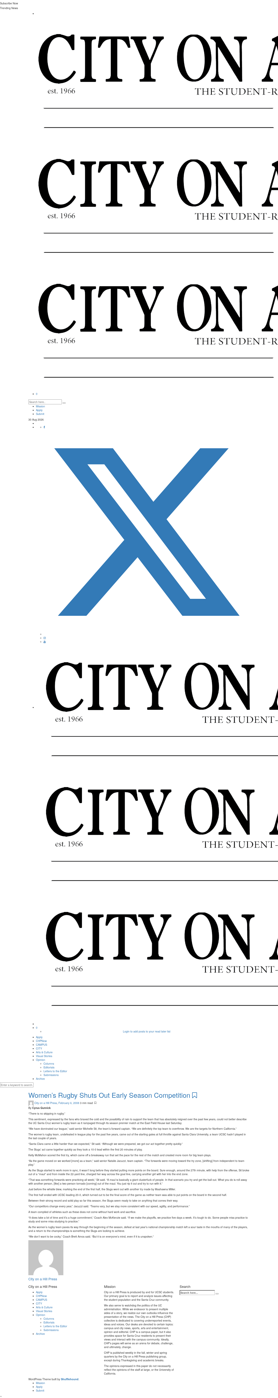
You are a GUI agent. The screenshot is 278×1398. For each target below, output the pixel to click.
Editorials (48, 1067)
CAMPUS (41, 1044)
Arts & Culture (44, 1052)
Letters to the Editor (55, 1071)
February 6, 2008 (69, 1103)
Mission (40, 406)
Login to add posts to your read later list (146, 1031)
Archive (40, 1079)
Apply (39, 410)
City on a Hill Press (45, 1103)
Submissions (51, 1075)
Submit (40, 414)
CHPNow (41, 1041)
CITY (39, 1048)
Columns (48, 1063)
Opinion (40, 1060)
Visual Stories (44, 1056)
